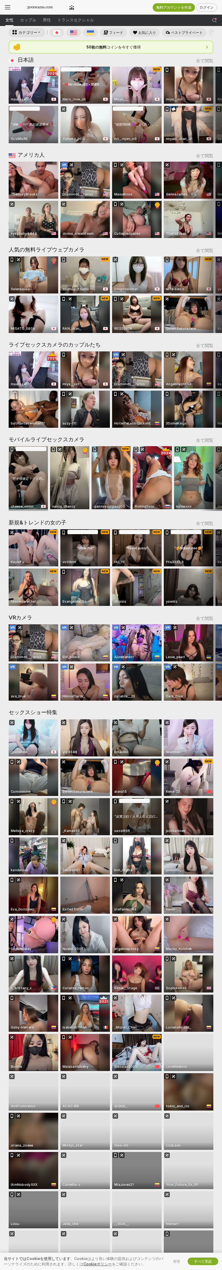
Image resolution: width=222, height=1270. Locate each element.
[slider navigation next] (211, 105)
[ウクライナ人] (90, 32)
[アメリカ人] (73, 32)
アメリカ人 (31, 155)
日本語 (26, 60)
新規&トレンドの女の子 (37, 522)
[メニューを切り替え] (7, 7)
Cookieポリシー (97, 1264)
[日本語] (57, 32)
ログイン (207, 7)
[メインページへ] (39, 7)
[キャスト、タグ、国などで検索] (214, 20)
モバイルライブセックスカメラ (46, 439)
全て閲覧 (204, 60)
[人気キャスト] (71, 7)
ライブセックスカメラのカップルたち (55, 344)
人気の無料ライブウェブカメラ (46, 249)
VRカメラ (20, 617)
